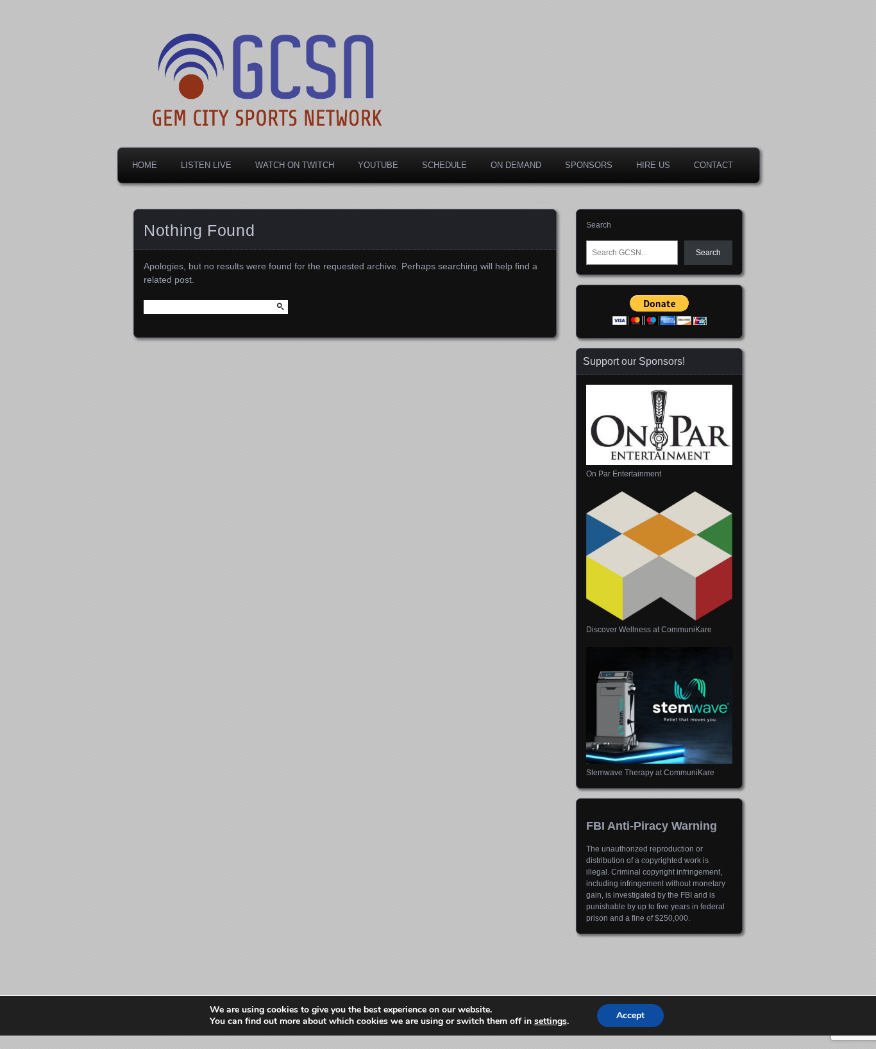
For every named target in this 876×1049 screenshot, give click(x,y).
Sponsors (588, 165)
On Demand (516, 165)
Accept (630, 1015)
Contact (713, 165)
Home (144, 165)
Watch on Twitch (294, 165)
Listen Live (206, 165)
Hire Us (653, 165)
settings (550, 1021)
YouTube (378, 165)
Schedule (444, 165)
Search (598, 225)
